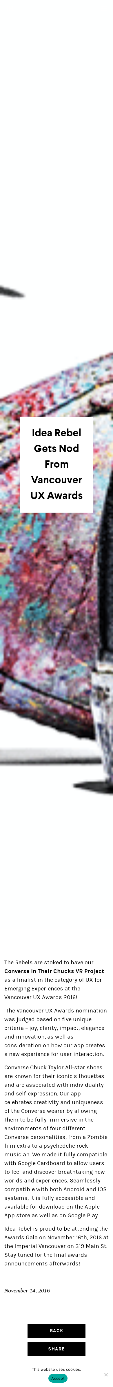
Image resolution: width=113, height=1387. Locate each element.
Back (56, 1330)
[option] (56, 464)
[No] (106, 1374)
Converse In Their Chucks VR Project (54, 971)
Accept (58, 1378)
